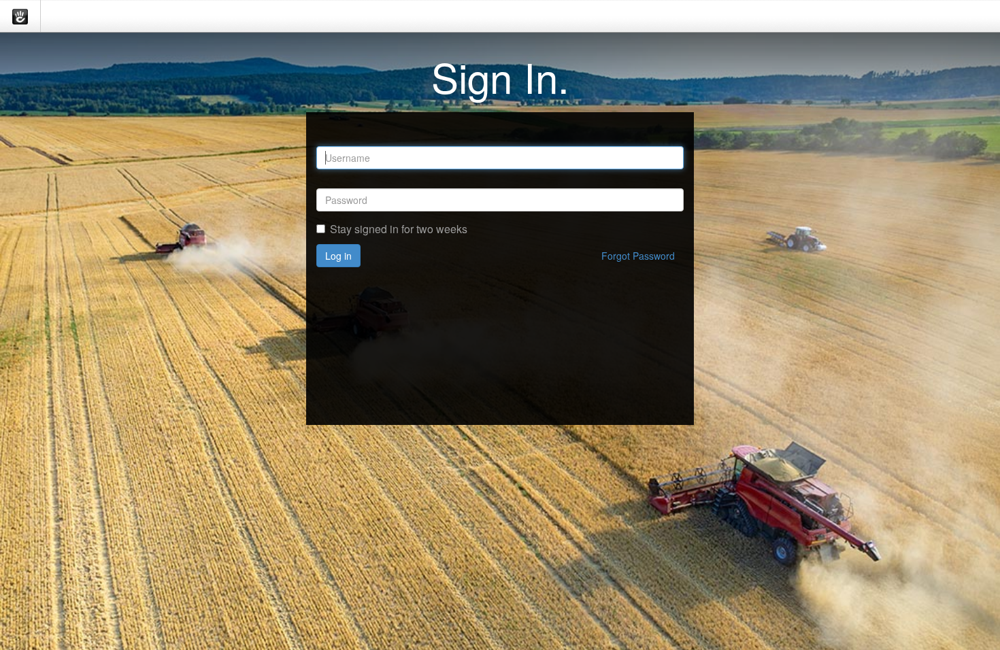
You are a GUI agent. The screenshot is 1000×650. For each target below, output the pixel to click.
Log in (338, 255)
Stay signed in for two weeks (398, 229)
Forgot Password (638, 255)
